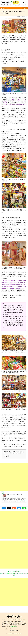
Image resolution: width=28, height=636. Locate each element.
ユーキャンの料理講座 (14, 571)
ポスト (9, 508)
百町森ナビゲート (4, 8)
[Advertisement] (14, 477)
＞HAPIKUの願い (13, 626)
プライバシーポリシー (19, 628)
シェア (4, 508)
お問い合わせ (12, 628)
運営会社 (6, 628)
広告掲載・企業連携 (14, 630)
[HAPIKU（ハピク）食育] (8, 2)
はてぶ (19, 508)
